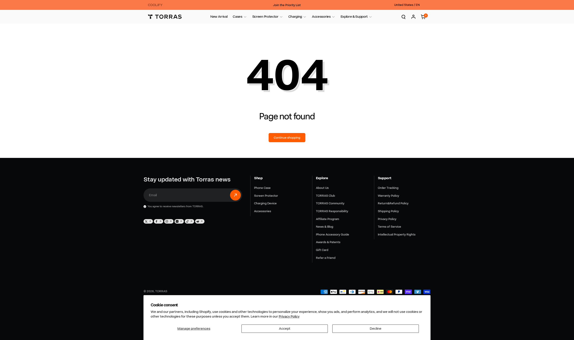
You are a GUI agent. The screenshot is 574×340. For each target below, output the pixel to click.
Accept (284, 329)
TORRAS (161, 291)
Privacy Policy (289, 316)
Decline (375, 329)
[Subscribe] (235, 195)
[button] (237, 17)
